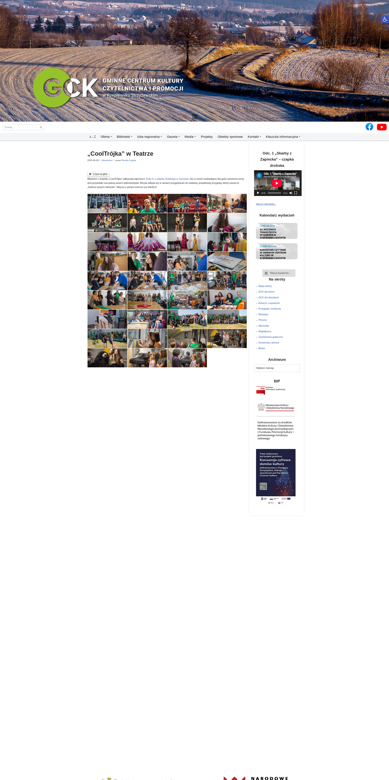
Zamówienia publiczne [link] (270, 337)
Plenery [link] (262, 320)
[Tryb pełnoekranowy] (295, 192)
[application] (279, 183)
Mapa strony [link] (265, 286)
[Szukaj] (41, 127)
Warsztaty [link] (263, 325)
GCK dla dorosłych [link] (268, 297)
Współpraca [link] (264, 331)
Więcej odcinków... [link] (266, 204)
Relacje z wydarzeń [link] (269, 303)
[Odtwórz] (258, 192)
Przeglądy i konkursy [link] (269, 308)
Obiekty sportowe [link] (230, 136)
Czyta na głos (100, 174)
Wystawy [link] (263, 314)
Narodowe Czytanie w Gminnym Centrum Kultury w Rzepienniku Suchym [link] (273, 254)
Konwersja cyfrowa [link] (268, 342)
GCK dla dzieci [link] (266, 291)
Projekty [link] (207, 136)
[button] (194, 116)
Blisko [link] (261, 348)
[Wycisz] (290, 192)
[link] (385, 19)
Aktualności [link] (107, 160)
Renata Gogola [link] (129, 160)
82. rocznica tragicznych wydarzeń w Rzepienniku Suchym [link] (273, 233)
